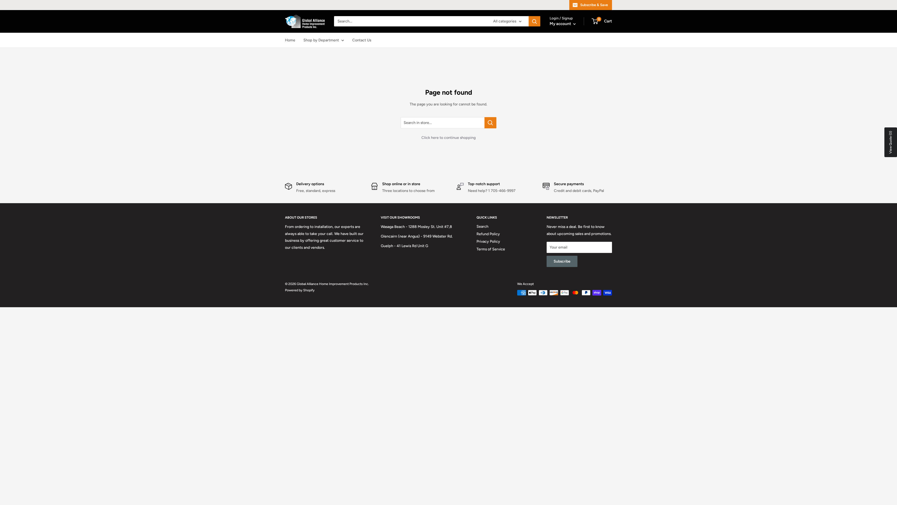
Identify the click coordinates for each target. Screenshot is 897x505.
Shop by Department (321, 40)
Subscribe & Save (594, 5)
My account (561, 23)
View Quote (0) (891, 142)
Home (290, 40)
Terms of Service (491, 249)
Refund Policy (488, 234)
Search (482, 226)
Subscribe (562, 261)
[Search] (534, 21)
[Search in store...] (490, 122)
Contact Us (361, 40)
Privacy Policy (488, 241)
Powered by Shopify (300, 290)
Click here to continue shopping (448, 137)
